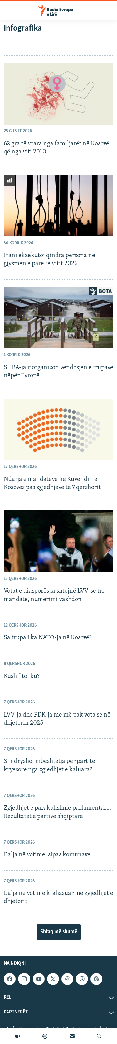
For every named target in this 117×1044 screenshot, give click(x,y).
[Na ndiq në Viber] (82, 979)
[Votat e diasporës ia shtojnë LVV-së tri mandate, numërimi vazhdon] (58, 541)
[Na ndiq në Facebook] (10, 979)
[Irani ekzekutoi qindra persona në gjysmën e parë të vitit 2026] (58, 205)
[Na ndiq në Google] (96, 979)
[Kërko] (99, 1036)
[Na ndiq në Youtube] (39, 979)
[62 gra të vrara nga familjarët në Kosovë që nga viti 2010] (58, 94)
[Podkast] (45, 1036)
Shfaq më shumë (58, 932)
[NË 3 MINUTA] (72, 1036)
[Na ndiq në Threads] (67, 979)
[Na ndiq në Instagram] (24, 979)
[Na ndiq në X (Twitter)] (53, 979)
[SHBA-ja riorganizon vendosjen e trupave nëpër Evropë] (58, 317)
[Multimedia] (17, 1036)
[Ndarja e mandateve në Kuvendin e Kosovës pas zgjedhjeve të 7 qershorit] (58, 429)
